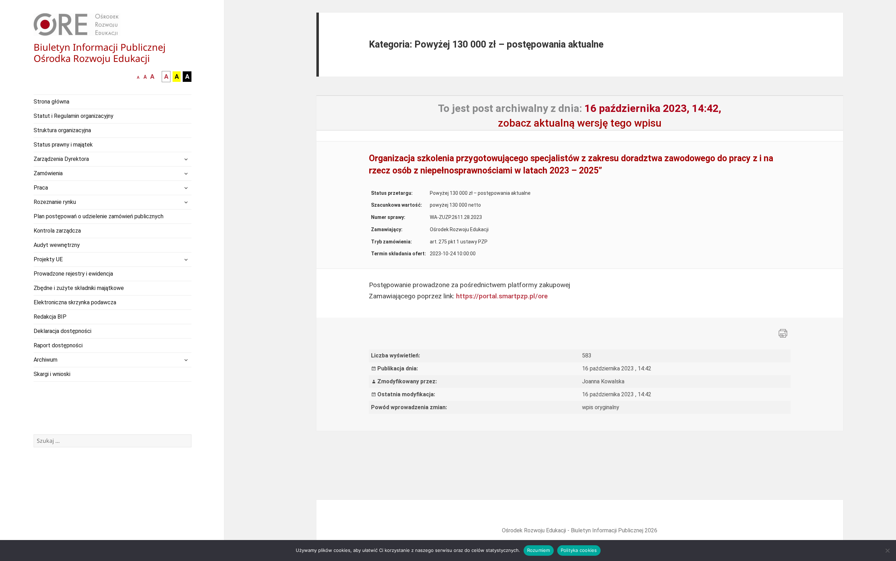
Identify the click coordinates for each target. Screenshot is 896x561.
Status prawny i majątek (63, 144)
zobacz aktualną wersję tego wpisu (580, 123)
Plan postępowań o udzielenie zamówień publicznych (98, 216)
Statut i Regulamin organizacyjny (73, 116)
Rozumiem (538, 550)
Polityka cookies (579, 550)
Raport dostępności (58, 345)
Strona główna (51, 101)
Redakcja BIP (50, 316)
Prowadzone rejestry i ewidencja (73, 273)
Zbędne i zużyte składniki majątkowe (79, 288)
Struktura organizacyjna (62, 130)
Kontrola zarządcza (57, 230)
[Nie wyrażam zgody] (887, 550)
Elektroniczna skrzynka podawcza (75, 302)
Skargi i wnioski (52, 374)
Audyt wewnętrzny (57, 245)
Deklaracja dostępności (62, 331)
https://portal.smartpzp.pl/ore (502, 296)
